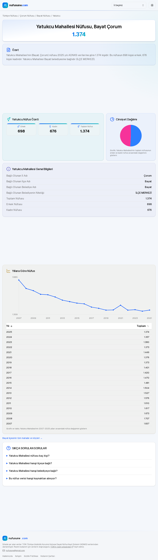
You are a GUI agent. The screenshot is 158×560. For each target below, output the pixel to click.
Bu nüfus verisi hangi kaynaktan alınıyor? (32, 478)
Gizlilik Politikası (31, 556)
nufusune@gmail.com (15, 550)
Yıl (7, 326)
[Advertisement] (79, 89)
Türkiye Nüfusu (10, 15)
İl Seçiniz (118, 5)
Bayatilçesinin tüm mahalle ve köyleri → (22, 438)
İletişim (18, 556)
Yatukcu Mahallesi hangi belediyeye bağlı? (33, 471)
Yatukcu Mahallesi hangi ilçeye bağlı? (30, 463)
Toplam (141, 326)
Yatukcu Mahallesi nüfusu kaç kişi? (29, 455)
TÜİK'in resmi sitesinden (60, 547)
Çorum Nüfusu (27, 15)
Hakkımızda (7, 556)
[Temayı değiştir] (152, 5)
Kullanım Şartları (48, 556)
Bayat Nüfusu (43, 15)
